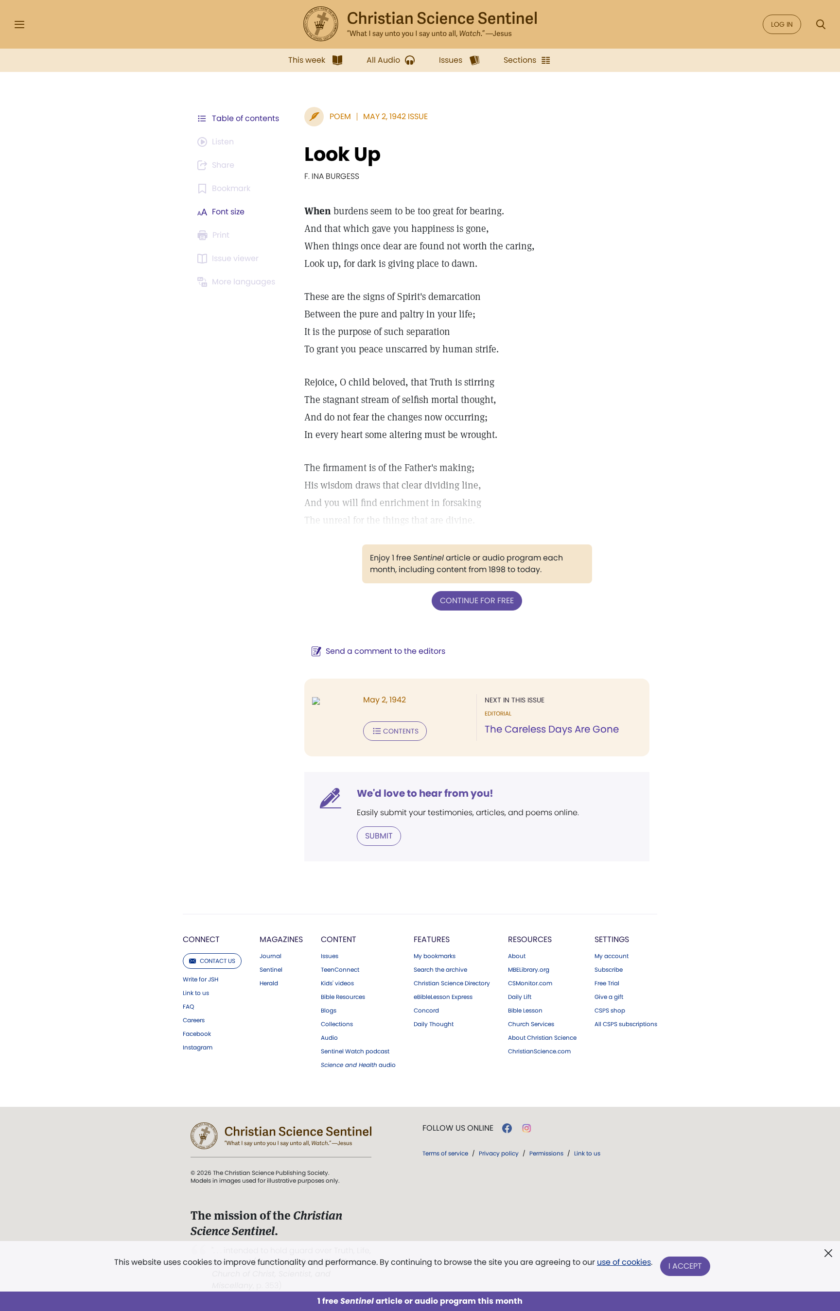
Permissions (546, 1153)
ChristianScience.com (539, 1051)
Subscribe (609, 970)
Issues (329, 956)
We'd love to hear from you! (425, 793)
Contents (401, 731)
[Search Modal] (820, 24)
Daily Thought (434, 1024)
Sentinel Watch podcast (355, 1051)
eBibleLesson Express (443, 997)
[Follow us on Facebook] (507, 1128)
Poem (340, 116)
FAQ (188, 1007)
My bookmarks (434, 956)
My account (612, 956)
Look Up (342, 154)
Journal (270, 956)
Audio (329, 1038)
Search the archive (440, 970)
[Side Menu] (19, 24)
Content (338, 939)
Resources (530, 939)
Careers (194, 1020)
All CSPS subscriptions (626, 1024)
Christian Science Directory (452, 983)
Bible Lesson (525, 1011)
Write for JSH (200, 979)
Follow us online (457, 1128)
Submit (379, 835)
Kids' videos (337, 983)
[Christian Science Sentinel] (420, 24)
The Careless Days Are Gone (552, 729)
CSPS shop (610, 1011)
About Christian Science (542, 1038)
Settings (612, 939)
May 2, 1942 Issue (395, 116)
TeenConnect (340, 970)
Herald (269, 983)
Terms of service (445, 1153)
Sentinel (271, 970)
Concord (426, 1011)
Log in (782, 24)
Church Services (531, 1024)
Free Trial (607, 983)
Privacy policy (499, 1153)
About (516, 956)
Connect (201, 939)
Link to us (196, 993)
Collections (337, 1024)
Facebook (197, 1034)
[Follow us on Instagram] (527, 1128)
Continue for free (477, 600)
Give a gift (609, 997)
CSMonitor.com (530, 983)
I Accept (685, 1266)
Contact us (217, 961)
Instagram (197, 1047)
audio (358, 1065)
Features (432, 939)
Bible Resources (343, 997)
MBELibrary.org (528, 970)
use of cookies (624, 1262)
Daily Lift (519, 997)
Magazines (281, 939)
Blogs (328, 1011)
